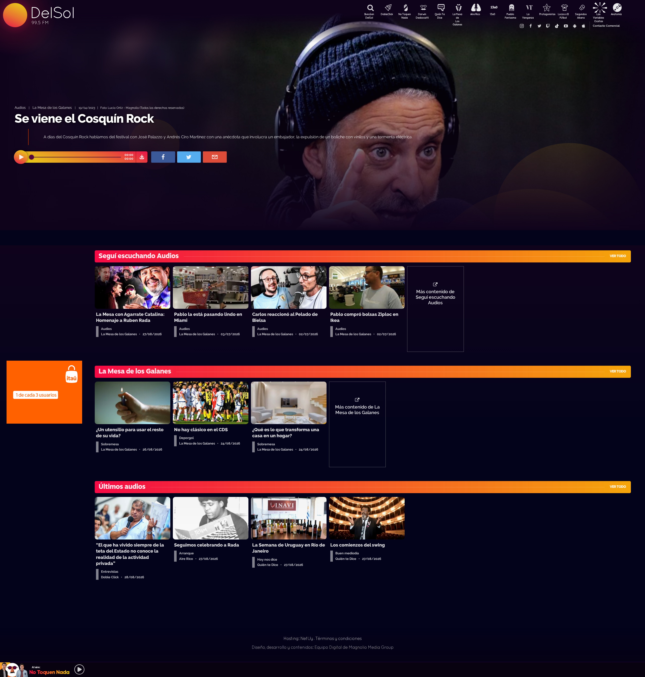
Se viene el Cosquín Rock (84, 118)
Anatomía (616, 14)
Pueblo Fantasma (510, 16)
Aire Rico (475, 14)
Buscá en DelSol (369, 16)
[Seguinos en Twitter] (539, 26)
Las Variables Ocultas (598, 16)
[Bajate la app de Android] (574, 26)
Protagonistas (545, 14)
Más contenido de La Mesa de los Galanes (357, 409)
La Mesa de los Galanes (52, 107)
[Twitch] (548, 26)
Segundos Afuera (581, 16)
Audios (20, 107)
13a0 (492, 14)
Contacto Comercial (606, 25)
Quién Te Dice (440, 16)
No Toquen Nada (404, 16)
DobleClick (387, 14)
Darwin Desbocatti (422, 16)
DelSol (52, 13)
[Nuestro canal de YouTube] (565, 26)
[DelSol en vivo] (322, 669)
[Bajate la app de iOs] (583, 26)
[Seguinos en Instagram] (521, 26)
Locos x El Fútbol (563, 16)
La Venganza (528, 16)
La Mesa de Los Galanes (457, 16)
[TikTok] (557, 26)
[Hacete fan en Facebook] (530, 26)
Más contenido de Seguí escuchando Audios (435, 297)
